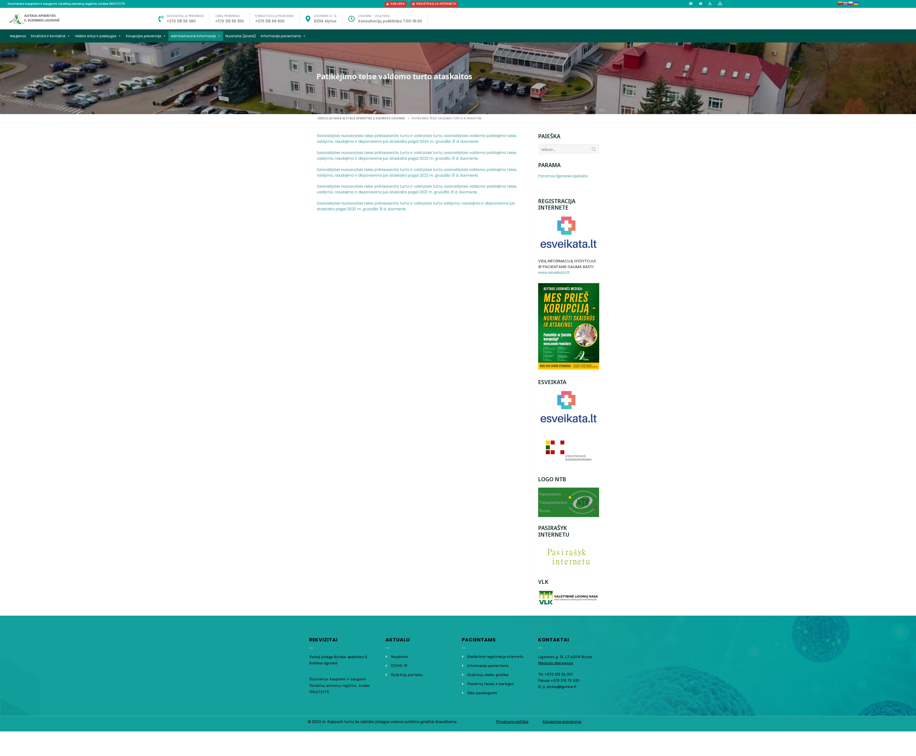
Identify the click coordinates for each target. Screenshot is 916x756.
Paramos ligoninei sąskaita (563, 176)
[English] (845, 3)
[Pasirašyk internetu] (568, 557)
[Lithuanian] (840, 3)
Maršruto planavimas (555, 663)
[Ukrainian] (856, 3)
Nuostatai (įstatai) (240, 36)
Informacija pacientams (281, 36)
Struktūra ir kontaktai (48, 36)
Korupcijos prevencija (143, 36)
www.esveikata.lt (554, 272)
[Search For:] (568, 149)
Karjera (397, 3)
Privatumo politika (512, 721)
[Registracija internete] (568, 233)
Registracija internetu (436, 3)
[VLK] (568, 598)
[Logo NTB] (568, 502)
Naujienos (18, 36)
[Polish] (850, 3)
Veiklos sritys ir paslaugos (95, 36)
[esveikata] (568, 407)
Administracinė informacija (193, 36)
